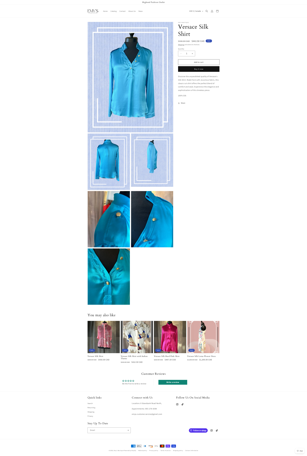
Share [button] (183, 103)
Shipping (181, 44)
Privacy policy (153, 450)
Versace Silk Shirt (95, 356)
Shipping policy (178, 450)
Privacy (90, 416)
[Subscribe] (128, 430)
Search (90, 403)
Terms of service (166, 450)
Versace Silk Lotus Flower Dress (201, 356)
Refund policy (142, 450)
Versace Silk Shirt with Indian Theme (134, 357)
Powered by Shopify (130, 450)
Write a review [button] (172, 382)
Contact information (191, 450)
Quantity (181, 49)
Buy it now (198, 69)
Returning (91, 408)
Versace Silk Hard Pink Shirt (167, 356)
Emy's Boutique (119, 450)
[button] (206, 11)
